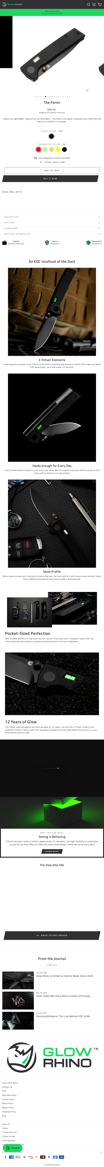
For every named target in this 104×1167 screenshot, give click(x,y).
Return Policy (8, 1103)
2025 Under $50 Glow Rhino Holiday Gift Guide (63, 996)
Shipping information (17, 234)
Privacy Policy (8, 1099)
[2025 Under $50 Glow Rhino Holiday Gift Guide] (18, 1000)
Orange (51, 149)
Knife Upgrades (9, 1141)
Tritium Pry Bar (8, 1136)
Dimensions (11, 228)
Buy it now (50, 179)
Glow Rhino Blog (9, 1095)
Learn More (52, 851)
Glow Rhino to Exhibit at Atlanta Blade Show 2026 (64, 976)
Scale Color (52, 131)
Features (9, 223)
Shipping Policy (9, 1112)
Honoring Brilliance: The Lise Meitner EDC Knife (63, 1016)
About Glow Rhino (10, 1083)
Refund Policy (8, 1108)
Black (51, 136)
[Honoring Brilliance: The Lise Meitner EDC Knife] (18, 1021)
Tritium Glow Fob (9, 1132)
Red (38, 149)
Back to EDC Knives (53, 935)
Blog (4, 1116)
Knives (5, 1128)
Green (45, 149)
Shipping (42, 113)
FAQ (4, 1091)
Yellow (58, 149)
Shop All (6, 1124)
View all (52, 965)
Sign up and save (12, 1152)
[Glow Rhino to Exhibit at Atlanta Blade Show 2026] (18, 980)
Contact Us (7, 1087)
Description (11, 217)
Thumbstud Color (52, 144)
